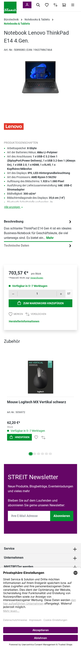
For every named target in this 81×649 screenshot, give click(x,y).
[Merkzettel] (46, 5)
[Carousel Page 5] (46, 454)
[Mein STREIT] (27, 5)
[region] (40, 81)
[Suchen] (38, 5)
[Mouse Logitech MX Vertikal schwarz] (40, 372)
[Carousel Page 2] (34, 454)
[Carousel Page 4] (42, 454)
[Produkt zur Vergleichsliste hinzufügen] (43, 437)
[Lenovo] (14, 126)
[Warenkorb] (64, 5)
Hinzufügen (21, 437)
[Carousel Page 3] (38, 454)
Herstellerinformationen (24, 321)
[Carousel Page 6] (50, 454)
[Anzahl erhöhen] (61, 294)
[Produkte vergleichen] (55, 5)
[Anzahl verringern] (13, 294)
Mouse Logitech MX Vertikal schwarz (36, 402)
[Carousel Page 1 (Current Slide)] (30, 454)
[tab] (38, 230)
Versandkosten (36, 278)
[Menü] (72, 5)
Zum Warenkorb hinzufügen (43, 303)
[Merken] (36, 437)
